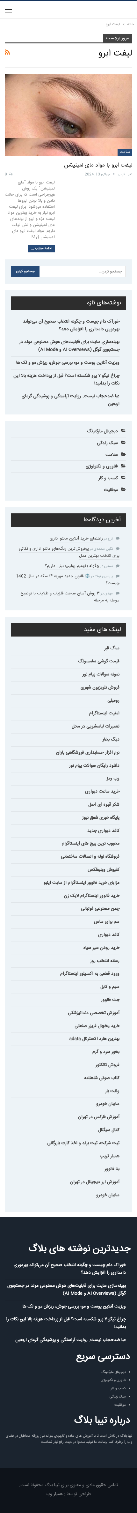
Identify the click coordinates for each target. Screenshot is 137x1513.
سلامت (125, 152)
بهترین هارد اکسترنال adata (94, 1039)
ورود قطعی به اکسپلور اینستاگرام (89, 974)
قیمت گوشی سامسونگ (98, 661)
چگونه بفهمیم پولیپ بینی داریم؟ (72, 566)
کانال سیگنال (108, 1130)
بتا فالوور (112, 1169)
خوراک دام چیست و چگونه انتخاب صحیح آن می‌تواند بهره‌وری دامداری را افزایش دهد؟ (71, 325)
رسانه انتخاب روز (104, 961)
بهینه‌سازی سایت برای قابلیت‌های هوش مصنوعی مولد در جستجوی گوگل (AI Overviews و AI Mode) (69, 346)
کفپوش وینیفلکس (103, 870)
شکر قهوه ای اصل (103, 805)
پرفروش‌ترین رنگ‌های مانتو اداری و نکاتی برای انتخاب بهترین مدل (69, 552)
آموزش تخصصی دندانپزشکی (93, 1013)
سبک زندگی (107, 443)
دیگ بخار (111, 739)
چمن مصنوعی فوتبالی (100, 909)
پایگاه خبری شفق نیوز (100, 818)
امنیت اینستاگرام (104, 713)
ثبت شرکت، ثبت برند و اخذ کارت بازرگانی (83, 1143)
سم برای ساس (106, 922)
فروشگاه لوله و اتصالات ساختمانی (90, 857)
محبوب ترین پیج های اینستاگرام (90, 843)
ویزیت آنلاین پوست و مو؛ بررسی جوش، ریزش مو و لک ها (67, 363)
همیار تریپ (109, 1156)
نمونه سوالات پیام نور (101, 674)
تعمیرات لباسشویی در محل (95, 726)
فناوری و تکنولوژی (102, 466)
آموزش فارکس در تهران (98, 1117)
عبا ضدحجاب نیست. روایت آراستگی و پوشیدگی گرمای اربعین (70, 400)
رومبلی (113, 700)
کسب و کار (108, 478)
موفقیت (111, 490)
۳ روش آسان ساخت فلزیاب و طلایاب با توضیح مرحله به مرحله (69, 597)
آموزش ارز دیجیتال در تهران (94, 1182)
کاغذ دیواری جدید (103, 831)
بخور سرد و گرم (105, 1052)
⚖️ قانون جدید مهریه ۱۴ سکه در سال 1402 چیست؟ (67, 580)
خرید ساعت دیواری (102, 791)
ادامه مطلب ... (41, 248)
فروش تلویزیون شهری (100, 687)
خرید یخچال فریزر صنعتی (97, 1026)
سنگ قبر (111, 648)
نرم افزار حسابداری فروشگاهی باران (87, 752)
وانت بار (112, 1091)
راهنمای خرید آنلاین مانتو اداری (76, 538)
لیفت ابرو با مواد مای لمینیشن (98, 165)
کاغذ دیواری (108, 935)
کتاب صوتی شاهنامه (101, 1078)
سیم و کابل (109, 987)
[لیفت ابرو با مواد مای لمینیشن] (68, 115)
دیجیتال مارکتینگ (102, 431)
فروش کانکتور (107, 1065)
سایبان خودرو (107, 1104)
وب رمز (113, 778)
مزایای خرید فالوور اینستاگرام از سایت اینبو (81, 883)
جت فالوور (110, 1000)
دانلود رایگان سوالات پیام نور (94, 766)
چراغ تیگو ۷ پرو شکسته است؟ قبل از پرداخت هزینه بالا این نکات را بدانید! (66, 379)
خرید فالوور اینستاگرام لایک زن (91, 896)
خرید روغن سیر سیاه (101, 948)
